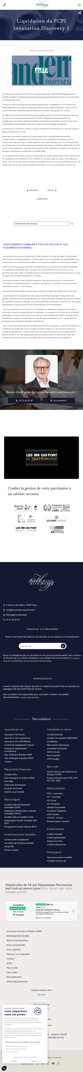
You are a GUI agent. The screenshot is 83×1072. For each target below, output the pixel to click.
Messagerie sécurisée (16, 615)
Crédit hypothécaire (56, 837)
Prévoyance (54, 852)
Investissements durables (20, 834)
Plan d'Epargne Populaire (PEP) (19, 758)
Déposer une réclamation (18, 954)
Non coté (52, 766)
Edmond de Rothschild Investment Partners (38, 97)
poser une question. (30, 697)
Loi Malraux (52, 741)
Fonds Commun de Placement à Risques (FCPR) (62, 773)
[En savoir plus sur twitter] (38, 1064)
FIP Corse (51, 800)
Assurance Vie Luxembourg (17, 738)
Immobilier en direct (59, 729)
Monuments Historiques (58, 745)
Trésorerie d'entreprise (15, 785)
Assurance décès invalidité (59, 857)
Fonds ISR (9, 846)
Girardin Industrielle (56, 807)
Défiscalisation (56, 788)
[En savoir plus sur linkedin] (43, 1064)
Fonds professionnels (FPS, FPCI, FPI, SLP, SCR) (62, 779)
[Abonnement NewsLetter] (63, 646)
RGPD (9, 963)
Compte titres (10, 774)
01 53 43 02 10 (25, 400)
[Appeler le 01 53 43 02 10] (4, 5)
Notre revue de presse (17, 940)
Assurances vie (13, 729)
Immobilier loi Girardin (57, 748)
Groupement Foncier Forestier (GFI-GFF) (21, 821)
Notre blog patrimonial (17, 981)
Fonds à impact (11, 850)
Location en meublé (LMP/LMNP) (62, 738)
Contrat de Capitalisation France (19, 745)
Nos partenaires (14, 977)
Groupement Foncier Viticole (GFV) (20, 827)
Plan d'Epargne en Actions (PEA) (19, 778)
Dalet (9, 124)
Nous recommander (16, 945)
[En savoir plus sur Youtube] (54, 1064)
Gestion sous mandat (14, 792)
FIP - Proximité (54, 797)
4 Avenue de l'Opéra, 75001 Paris (21, 605)
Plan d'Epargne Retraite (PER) (18, 755)
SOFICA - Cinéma (55, 818)
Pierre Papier (12, 799)
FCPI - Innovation (55, 793)
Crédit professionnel (56, 844)
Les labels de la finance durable (19, 843)
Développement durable (18, 936)
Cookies (10, 959)
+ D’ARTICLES (41, 199)
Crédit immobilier (55, 834)
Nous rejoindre (14, 949)
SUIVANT (51, 190)
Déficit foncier (53, 752)
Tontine (7, 761)
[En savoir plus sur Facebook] (48, 1064)
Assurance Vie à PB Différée (17, 741)
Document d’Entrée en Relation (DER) (24, 931)
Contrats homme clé (56, 861)
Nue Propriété (53, 755)
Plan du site (12, 968)
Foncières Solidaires (56, 811)
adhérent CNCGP (59, 1034)
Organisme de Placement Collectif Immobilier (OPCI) (20, 812)
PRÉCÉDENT (34, 190)
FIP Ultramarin (53, 804)
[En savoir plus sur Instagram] (59, 1064)
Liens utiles (12, 972)
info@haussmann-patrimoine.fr (20, 610)
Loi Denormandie (55, 734)
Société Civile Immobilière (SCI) (19, 817)
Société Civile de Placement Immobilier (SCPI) (17, 806)
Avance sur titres (55, 841)
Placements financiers (17, 769)
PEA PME (8, 781)
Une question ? (60, 400)
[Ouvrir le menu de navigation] (79, 5)
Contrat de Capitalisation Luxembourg (15, 749)
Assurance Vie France (14, 734)
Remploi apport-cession (58, 821)
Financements (55, 829)
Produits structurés (13, 788)
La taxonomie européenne (16, 839)
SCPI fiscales (53, 759)
